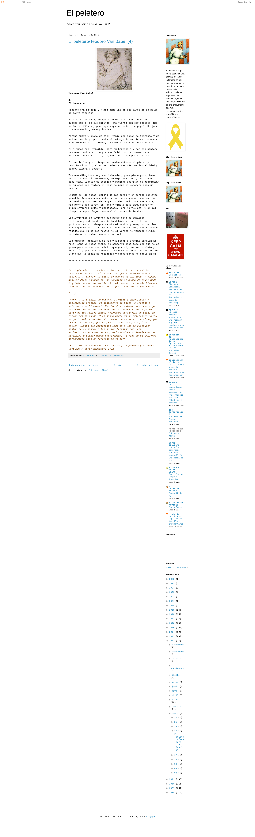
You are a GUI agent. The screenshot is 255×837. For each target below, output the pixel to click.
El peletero (85, 12)
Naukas (173, 382)
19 (176, 731)
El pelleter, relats (175, 488)
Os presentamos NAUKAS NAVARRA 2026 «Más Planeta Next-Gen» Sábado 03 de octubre (176, 393)
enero (176, 714)
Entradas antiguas (148, 365)
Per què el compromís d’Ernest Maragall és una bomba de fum (176, 454)
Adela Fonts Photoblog (176, 430)
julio (176, 682)
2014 (172, 632)
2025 (172, 583)
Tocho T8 (174, 273)
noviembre (178, 652)
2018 (172, 614)
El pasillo (175, 275)
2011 (172, 779)
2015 (172, 628)
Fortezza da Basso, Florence (175, 419)
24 (176, 726)
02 (176, 773)
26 (176, 722)
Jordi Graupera (174, 444)
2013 (172, 636)
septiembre (177, 668)
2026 (172, 579)
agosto (176, 675)
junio (176, 686)
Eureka (173, 282)
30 (176, 717)
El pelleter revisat (176, 504)
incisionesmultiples (176, 361)
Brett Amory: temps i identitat (176, 477)
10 (176, 764)
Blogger (150, 817)
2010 (172, 784)
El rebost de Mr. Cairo (175, 470)
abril (176, 695)
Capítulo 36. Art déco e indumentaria (176, 521)
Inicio (118, 365)
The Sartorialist (176, 412)
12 (176, 760)
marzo (175, 700)
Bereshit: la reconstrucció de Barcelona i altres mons (176, 340)
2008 (172, 793)
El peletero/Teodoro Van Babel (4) (101, 41)
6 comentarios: (117, 355)
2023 (172, 592)
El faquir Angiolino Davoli (174, 350)
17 (176, 755)
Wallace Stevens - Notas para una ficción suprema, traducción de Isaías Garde (176, 320)
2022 (172, 597)
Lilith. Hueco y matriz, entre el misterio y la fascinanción (176, 369)
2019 (172, 610)
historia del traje (175, 515)
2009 (172, 788)
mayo (175, 691)
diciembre (178, 645)
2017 (172, 619)
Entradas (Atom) (98, 370)
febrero (176, 707)
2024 (172, 588)
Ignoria (173, 310)
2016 (172, 623)
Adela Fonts (175, 507)
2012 (172, 641)
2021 (172, 601)
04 (176, 768)
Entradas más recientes (83, 365)
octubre (176, 659)
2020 (172, 605)
